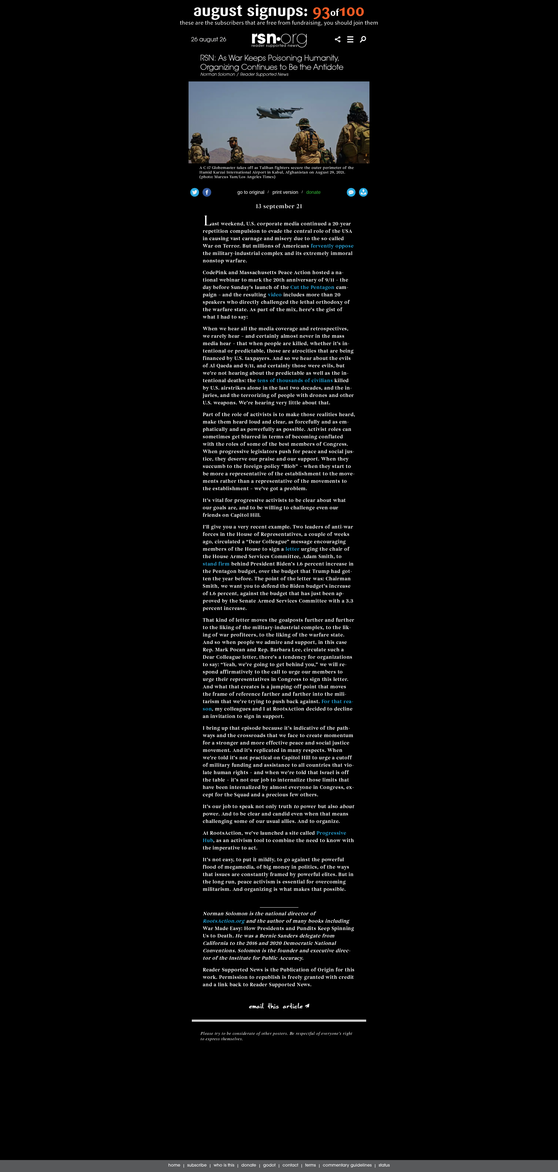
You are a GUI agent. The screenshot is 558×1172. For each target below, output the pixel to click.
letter (293, 549)
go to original (250, 192)
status (384, 1166)
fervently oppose (332, 246)
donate (313, 192)
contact (290, 1166)
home (174, 1166)
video (275, 295)
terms (310, 1166)
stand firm (216, 564)
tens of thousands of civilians (295, 380)
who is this (224, 1166)
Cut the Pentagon (312, 287)
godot (269, 1166)
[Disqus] (279, 1104)
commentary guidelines (347, 1166)
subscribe (197, 1166)
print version (285, 192)
